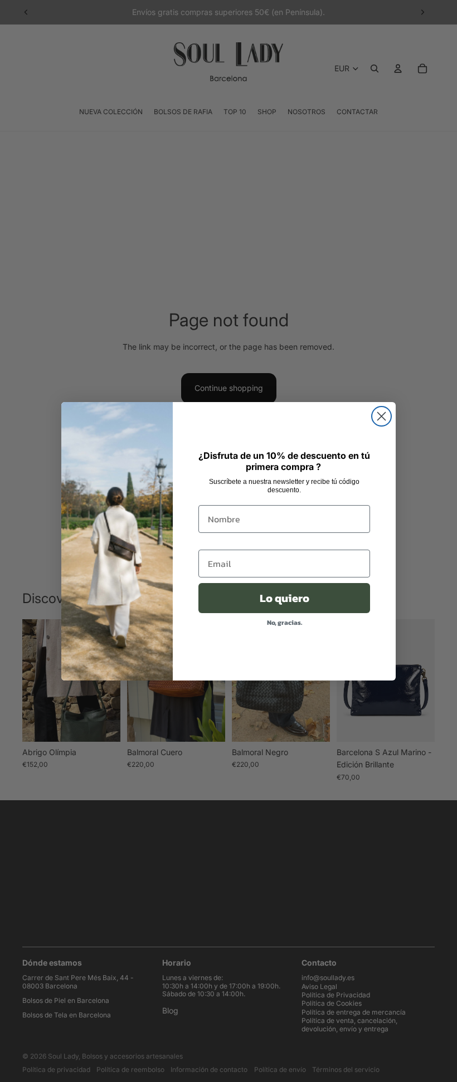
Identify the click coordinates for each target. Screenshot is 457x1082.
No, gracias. (284, 623)
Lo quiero (284, 598)
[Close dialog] (381, 416)
